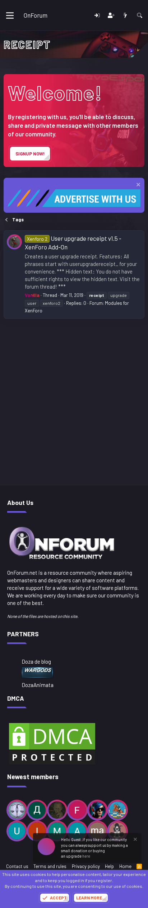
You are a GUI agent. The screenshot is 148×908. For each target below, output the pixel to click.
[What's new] (125, 15)
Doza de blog (36, 661)
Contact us (17, 866)
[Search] (140, 15)
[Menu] (9, 15)
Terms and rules (49, 866)
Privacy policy (86, 866)
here (86, 856)
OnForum (35, 15)
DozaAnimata (38, 685)
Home (125, 866)
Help (109, 866)
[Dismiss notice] (137, 185)
